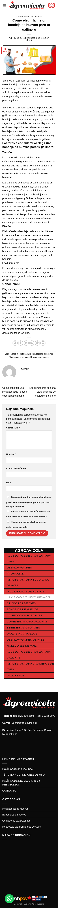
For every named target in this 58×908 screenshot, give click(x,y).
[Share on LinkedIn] (42, 343)
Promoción (15, 573)
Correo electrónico (16, 468)
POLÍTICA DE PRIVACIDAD (18, 769)
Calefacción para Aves (24, 615)
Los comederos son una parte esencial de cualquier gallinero (42, 392)
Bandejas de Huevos (23, 609)
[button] (9, 898)
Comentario (13, 427)
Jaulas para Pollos (22, 633)
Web (8, 482)
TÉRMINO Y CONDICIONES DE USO (23, 774)
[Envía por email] (31, 343)
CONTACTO (9, 790)
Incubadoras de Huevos (25, 591)
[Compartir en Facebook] (20, 343)
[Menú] (4, 5)
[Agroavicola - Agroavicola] (26, 5)
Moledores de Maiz (22, 645)
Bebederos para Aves (23, 627)
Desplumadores (19, 567)
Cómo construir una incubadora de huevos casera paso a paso (14, 392)
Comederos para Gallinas (27, 621)
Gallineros (15, 675)
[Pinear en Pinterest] (37, 343)
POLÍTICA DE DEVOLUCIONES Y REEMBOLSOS (21, 782)
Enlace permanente (40, 357)
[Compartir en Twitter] (26, 343)
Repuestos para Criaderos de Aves (21, 826)
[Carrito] (51, 5)
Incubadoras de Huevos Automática (29, 597)
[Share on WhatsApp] (15, 343)
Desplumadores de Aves (25, 639)
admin (29, 40)
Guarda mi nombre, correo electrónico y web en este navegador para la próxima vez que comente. (28, 502)
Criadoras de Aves (21, 603)
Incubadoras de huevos (29, 16)
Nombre (11, 454)
